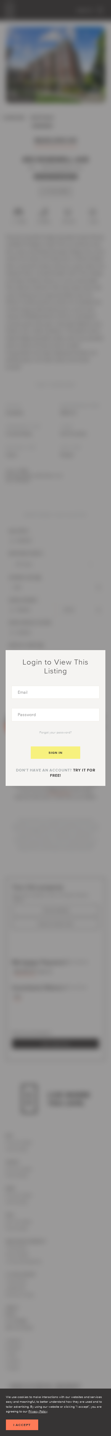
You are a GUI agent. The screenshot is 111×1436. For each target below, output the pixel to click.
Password (21, 710)
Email (17, 688)
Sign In (55, 752)
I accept (22, 1425)
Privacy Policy (37, 1411)
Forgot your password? (55, 732)
